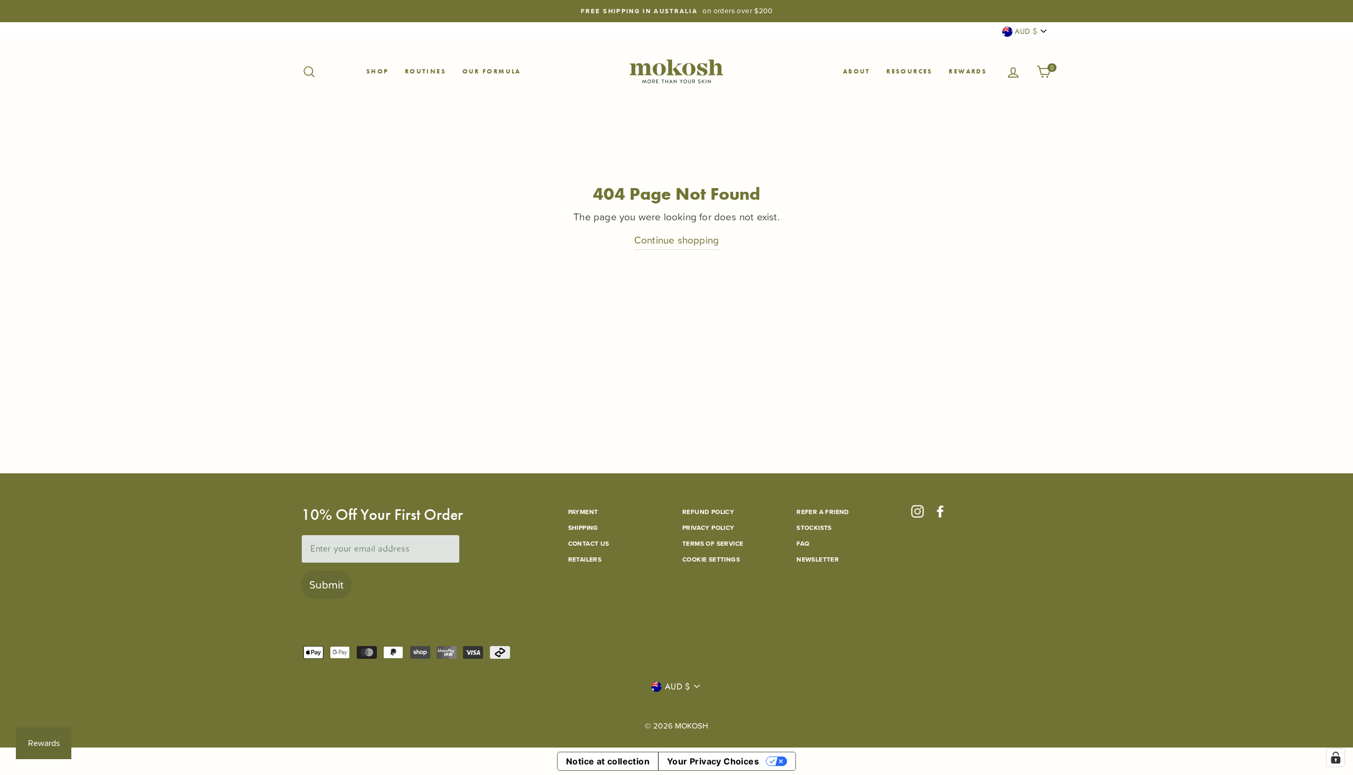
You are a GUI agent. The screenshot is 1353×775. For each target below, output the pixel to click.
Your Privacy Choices (713, 761)
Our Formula (491, 71)
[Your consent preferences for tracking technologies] (1336, 758)
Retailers (585, 559)
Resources (909, 71)
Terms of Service (712, 543)
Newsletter (817, 559)
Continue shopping (676, 240)
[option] (676, 11)
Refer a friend (822, 512)
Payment (583, 512)
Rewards (968, 71)
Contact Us (588, 543)
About (856, 71)
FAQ (802, 543)
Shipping (583, 528)
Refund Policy (708, 512)
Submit (326, 585)
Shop (377, 71)
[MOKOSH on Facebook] (940, 511)
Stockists (814, 528)
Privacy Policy (708, 528)
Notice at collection (608, 761)
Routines (425, 71)
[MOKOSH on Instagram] (917, 511)
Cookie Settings (711, 559)
